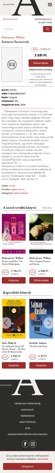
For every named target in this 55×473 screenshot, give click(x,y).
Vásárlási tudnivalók (27, 403)
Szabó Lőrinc (18, 189)
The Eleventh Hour (38, 346)
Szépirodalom (21, 193)
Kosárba (14, 280)
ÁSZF (27, 428)
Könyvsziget (10, 19)
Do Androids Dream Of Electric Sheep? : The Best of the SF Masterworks (13, 349)
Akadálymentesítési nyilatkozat (27, 434)
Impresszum (28, 415)
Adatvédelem (27, 422)
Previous (5, 238)
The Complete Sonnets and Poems (39, 263)
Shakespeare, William (13, 37)
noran (12, 185)
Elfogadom (28, 466)
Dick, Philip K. (9, 343)
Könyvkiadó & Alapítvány (43, 21)
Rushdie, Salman (37, 343)
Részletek (43, 459)
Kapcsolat (27, 409)
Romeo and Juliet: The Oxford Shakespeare (12, 263)
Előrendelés (40, 63)
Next (49, 238)
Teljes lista (46, 207)
